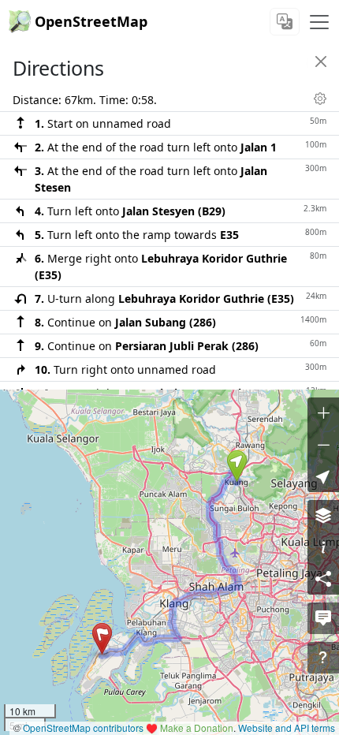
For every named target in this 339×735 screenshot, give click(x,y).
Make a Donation (196, 727)
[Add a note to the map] (323, 618)
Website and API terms (286, 727)
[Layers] (323, 516)
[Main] (319, 22)
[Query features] (323, 657)
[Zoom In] (323, 413)
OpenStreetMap (91, 21)
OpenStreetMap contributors (83, 727)
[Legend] (323, 547)
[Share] (323, 579)
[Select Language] (285, 21)
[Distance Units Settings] (320, 98)
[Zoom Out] (323, 445)
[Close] (321, 61)
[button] (237, 466)
